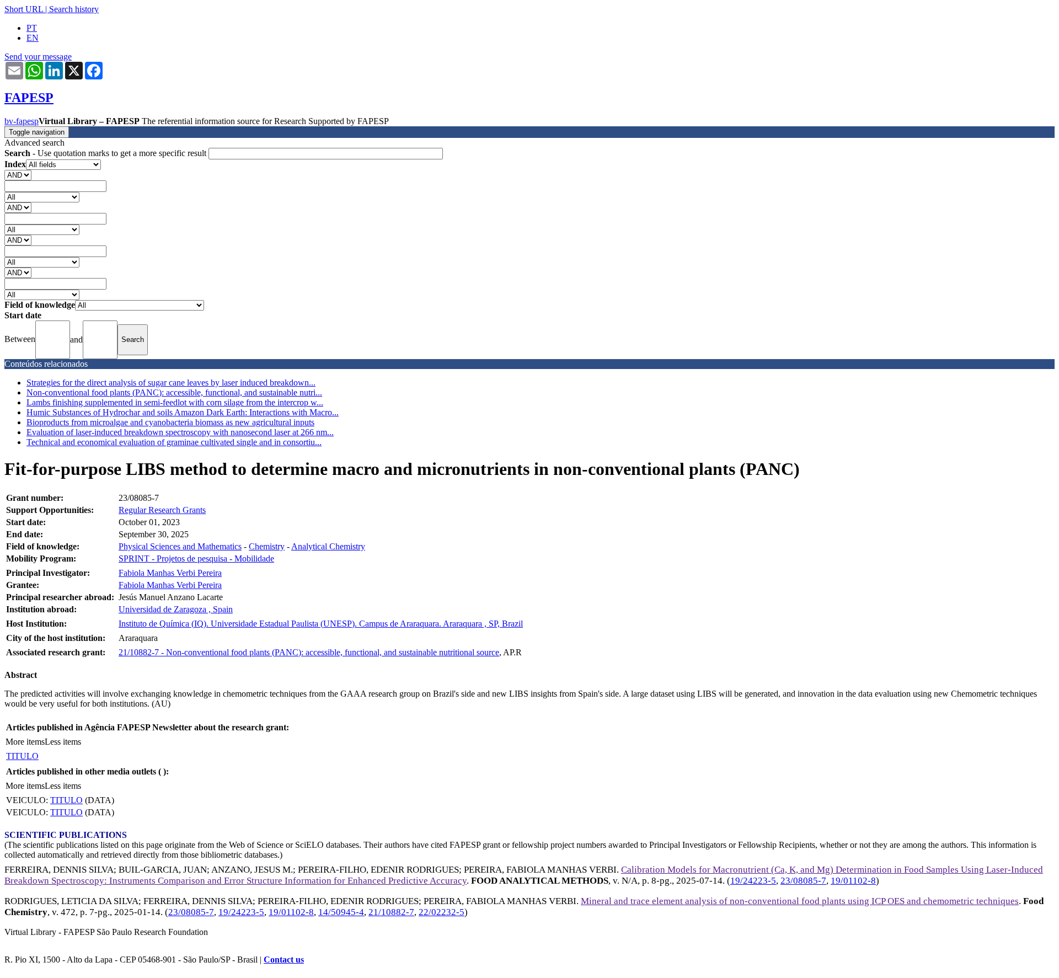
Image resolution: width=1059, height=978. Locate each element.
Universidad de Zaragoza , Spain (176, 609)
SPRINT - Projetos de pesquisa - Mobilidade (196, 558)
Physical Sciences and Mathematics (180, 546)
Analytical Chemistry (328, 546)
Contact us (284, 959)
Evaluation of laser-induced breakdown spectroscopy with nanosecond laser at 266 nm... (180, 432)
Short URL (23, 9)
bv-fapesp (21, 121)
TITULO (22, 756)
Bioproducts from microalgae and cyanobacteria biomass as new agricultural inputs (170, 422)
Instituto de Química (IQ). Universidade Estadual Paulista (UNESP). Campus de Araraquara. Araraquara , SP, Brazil (321, 623)
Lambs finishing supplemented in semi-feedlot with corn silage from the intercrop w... (174, 402)
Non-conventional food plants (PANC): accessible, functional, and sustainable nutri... (174, 392)
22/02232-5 (441, 912)
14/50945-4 (341, 912)
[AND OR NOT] (17, 174)
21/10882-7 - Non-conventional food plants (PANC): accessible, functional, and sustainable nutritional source (309, 652)
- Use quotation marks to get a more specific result (106, 153)
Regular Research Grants (162, 510)
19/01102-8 (853, 880)
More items (25, 741)
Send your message (38, 56)
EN (32, 37)
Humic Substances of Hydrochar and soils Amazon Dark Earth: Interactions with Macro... (182, 412)
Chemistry (267, 546)
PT (31, 28)
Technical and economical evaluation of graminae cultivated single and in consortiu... (174, 442)
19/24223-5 (753, 880)
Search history (74, 9)
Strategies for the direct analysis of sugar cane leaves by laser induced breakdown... (170, 382)
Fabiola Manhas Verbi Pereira (170, 573)
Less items (63, 741)
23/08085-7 (803, 880)
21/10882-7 (391, 912)
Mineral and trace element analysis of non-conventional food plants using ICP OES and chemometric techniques (800, 901)
